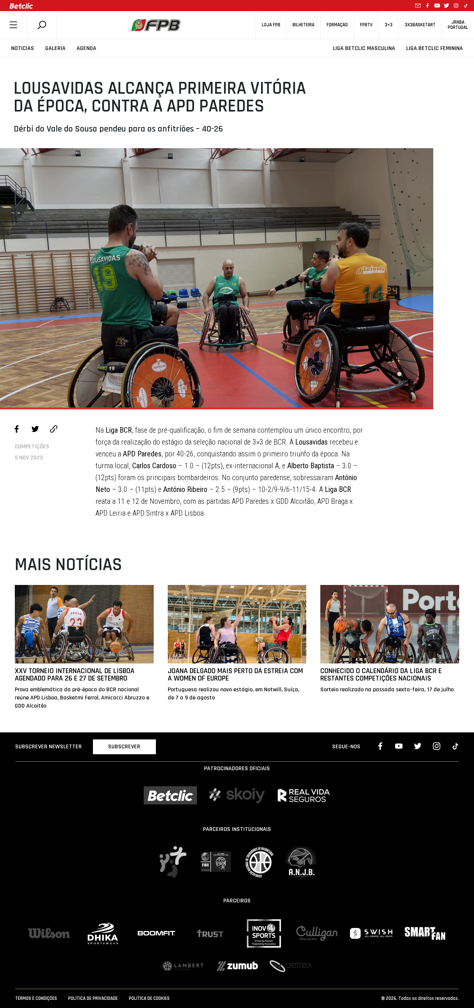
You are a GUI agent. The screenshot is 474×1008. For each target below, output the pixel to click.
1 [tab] (399, 374)
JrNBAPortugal (458, 24)
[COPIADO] (53, 430)
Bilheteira (303, 25)
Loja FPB (271, 25)
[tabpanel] (216, 277)
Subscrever (124, 747)
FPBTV (366, 25)
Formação (337, 25)
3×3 (389, 25)
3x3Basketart (420, 25)
